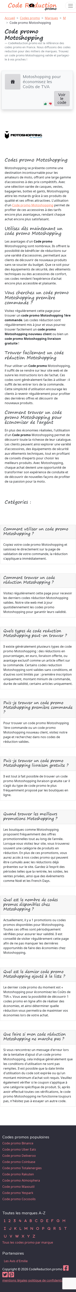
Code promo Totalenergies (22, 1168)
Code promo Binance (17, 1143)
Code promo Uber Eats (19, 1149)
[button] (45, 104)
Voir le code (61, 98)
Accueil (10, 18)
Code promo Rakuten (18, 1174)
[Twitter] (5, 1276)
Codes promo (30, 18)
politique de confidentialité (48, 1280)
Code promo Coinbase (18, 1162)
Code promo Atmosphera (21, 1180)
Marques (51, 18)
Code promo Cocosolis (19, 1199)
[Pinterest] (11, 1276)
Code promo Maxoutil (18, 1186)
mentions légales (14, 1280)
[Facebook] (66, 1269)
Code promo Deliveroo (19, 1155)
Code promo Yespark (17, 1193)
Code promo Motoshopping (30, 23)
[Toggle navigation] (70, 6)
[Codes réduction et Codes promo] (32, 5)
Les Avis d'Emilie (16, 1261)
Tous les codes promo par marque (27, 1242)
